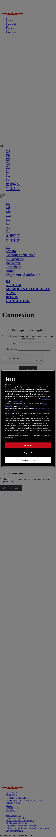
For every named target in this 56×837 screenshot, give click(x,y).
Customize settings (28, 460)
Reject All (28, 453)
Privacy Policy (18, 401)
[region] (28, 418)
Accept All (28, 445)
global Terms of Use (42, 408)
